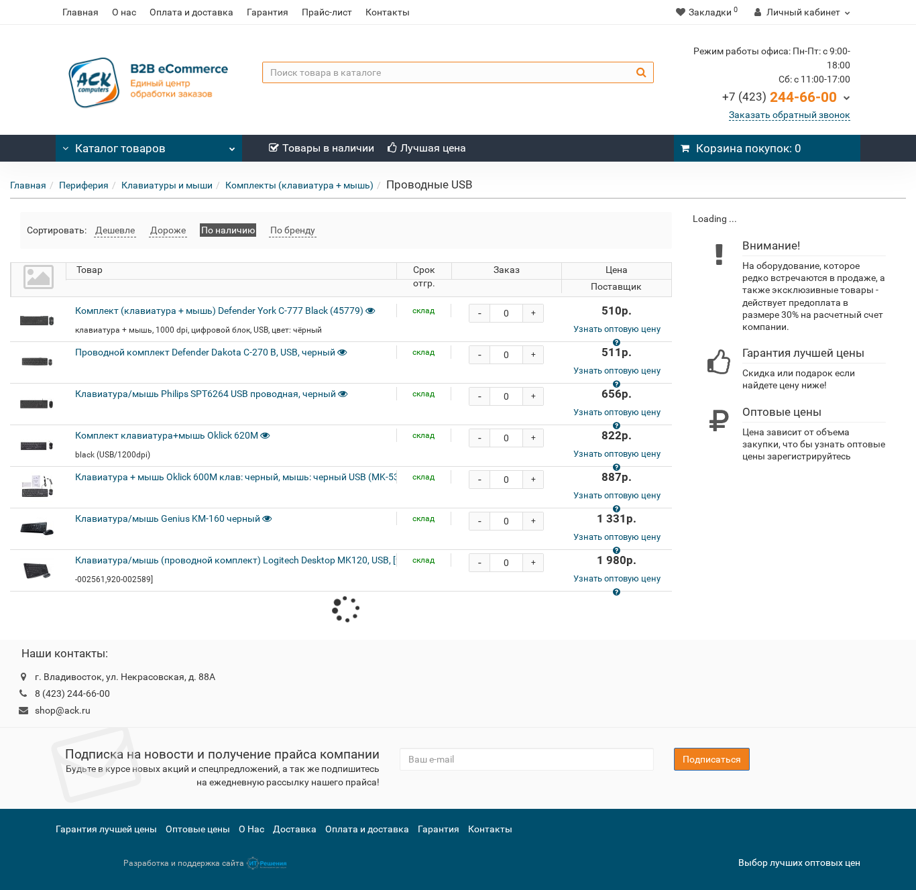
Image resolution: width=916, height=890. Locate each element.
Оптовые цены (198, 829)
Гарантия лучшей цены (106, 829)
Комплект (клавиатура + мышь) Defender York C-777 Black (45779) (219, 310)
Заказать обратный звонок (789, 114)
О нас (124, 12)
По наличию (228, 230)
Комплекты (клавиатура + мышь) (299, 185)
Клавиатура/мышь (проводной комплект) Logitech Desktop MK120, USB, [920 (243, 560)
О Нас (251, 829)
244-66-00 (779, 97)
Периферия (84, 185)
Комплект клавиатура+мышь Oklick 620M (166, 435)
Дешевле (115, 230)
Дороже (168, 230)
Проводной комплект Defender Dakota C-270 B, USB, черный (205, 352)
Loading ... (715, 218)
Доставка (295, 829)
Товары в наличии (328, 148)
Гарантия (267, 12)
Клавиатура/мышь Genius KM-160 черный (167, 518)
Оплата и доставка (191, 12)
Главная (80, 12)
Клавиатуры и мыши (167, 185)
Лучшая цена (433, 148)
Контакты (387, 12)
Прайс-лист (327, 12)
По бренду (292, 230)
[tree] (794, 218)
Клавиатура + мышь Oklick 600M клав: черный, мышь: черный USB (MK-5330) (244, 476)
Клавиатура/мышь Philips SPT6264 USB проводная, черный (205, 393)
